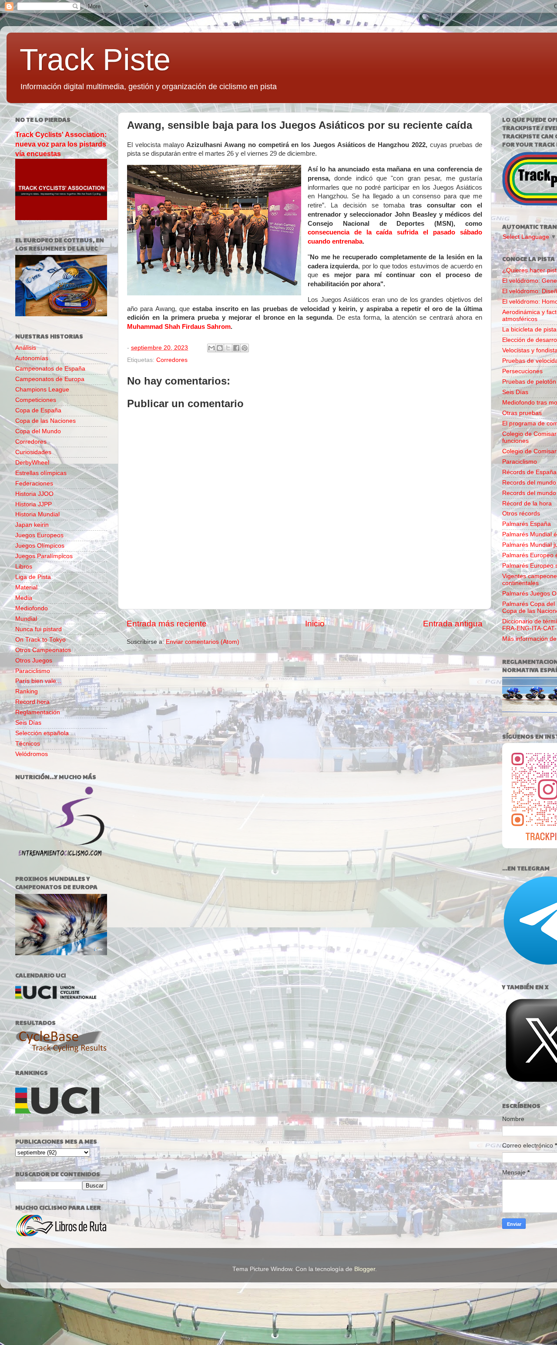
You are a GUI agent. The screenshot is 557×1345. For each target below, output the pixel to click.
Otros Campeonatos (43, 650)
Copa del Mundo (38, 431)
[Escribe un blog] (219, 348)
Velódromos (31, 754)
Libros (23, 566)
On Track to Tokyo (40, 639)
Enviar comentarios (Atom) (202, 642)
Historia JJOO (34, 494)
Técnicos (27, 743)
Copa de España (38, 410)
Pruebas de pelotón (529, 381)
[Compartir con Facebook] (236, 348)
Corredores (172, 360)
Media (23, 598)
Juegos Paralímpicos (44, 556)
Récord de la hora (527, 503)
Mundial (26, 619)
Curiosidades (33, 452)
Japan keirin (32, 525)
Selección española (42, 733)
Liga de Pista (33, 577)
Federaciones (34, 483)
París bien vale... (38, 681)
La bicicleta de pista (529, 329)
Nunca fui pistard (38, 629)
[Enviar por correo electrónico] (211, 348)
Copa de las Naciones (45, 421)
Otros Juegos (33, 660)
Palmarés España (526, 524)
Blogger (364, 1269)
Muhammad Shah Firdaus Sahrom (179, 326)
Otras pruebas (522, 413)
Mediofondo (31, 608)
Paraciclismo (32, 671)
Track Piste (95, 60)
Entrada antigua (453, 623)
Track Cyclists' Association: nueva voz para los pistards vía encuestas (61, 144)
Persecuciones (522, 371)
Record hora (32, 702)
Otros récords (521, 513)
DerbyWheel (32, 462)
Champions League (42, 389)
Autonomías (31, 358)
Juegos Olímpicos (39, 545)
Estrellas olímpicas (41, 473)
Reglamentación (37, 712)
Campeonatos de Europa (49, 379)
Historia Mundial (37, 514)
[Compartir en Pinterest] (244, 348)
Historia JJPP (33, 504)
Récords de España (529, 472)
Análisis (25, 348)
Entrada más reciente (167, 623)
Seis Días (28, 722)
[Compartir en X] (228, 348)
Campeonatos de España (50, 368)
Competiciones (35, 400)
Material (26, 587)
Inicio (315, 623)
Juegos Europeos (39, 535)
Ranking (26, 691)
